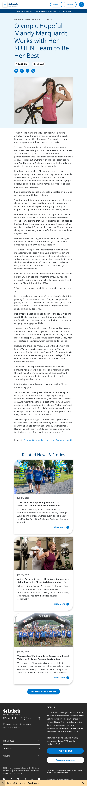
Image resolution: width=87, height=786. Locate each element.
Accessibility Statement (21, 768)
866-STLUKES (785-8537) (21, 718)
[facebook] (4, 779)
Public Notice (35, 768)
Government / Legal (9, 773)
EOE (4, 768)
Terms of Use (7, 771)
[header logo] (13, 4)
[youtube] (39, 779)
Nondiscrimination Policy (21, 771)
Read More (33, 783)
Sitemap (20, 773)
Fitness (27, 440)
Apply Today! (65, 750)
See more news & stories (43, 691)
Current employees (65, 760)
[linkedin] (18, 779)
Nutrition (50, 440)
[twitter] (32, 779)
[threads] (25, 779)
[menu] (5, 4)
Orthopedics (38, 440)
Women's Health (64, 440)
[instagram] (11, 779)
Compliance (35, 771)
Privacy (10, 768)
